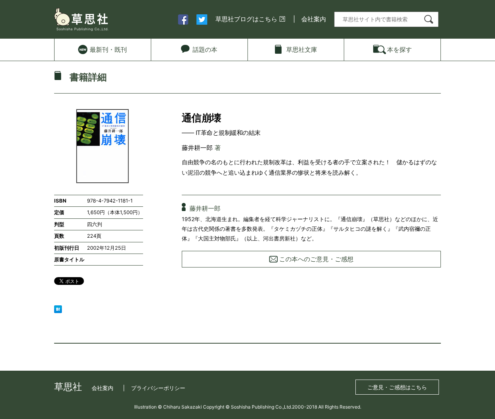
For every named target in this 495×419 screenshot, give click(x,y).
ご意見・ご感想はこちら (397, 387)
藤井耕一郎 (197, 148)
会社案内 (313, 19)
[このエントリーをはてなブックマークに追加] (58, 308)
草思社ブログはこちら (246, 19)
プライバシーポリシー (158, 388)
